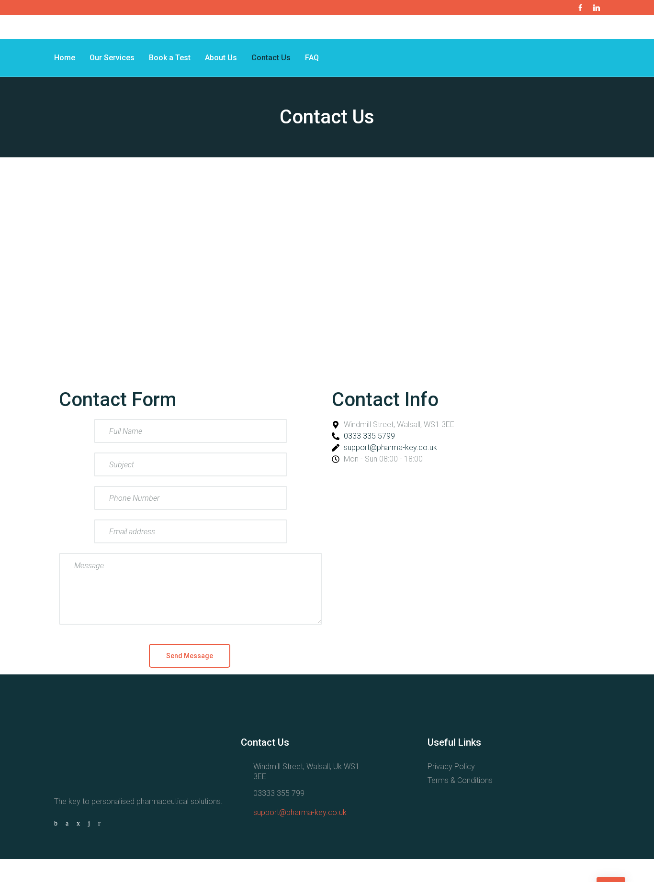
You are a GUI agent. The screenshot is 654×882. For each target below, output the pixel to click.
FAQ (312, 57)
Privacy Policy (451, 766)
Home (64, 57)
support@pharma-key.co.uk (300, 812)
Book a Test (170, 57)
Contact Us (271, 57)
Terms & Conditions (460, 780)
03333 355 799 (278, 793)
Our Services (112, 57)
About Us (221, 57)
